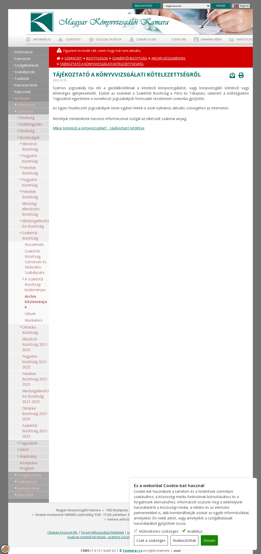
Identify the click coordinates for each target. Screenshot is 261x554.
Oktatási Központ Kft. (62, 532)
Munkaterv (33, 320)
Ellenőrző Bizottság (30, 146)
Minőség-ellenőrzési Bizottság (31, 209)
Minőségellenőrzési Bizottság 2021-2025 (35, 396)
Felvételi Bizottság (30, 170)
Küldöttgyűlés (31, 124)
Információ (42, 39)
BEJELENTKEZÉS (143, 5)
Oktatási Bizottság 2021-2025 (35, 413)
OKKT (24, 449)
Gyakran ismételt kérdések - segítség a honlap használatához (111, 537)
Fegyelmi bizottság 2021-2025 (35, 361)
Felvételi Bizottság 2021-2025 (35, 379)
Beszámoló (34, 244)
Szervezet (73, 39)
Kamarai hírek (211, 39)
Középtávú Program (28, 465)
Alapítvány (28, 456)
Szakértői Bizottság (30, 235)
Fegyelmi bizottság (29, 158)
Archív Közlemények (36, 301)
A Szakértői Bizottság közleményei (35, 284)
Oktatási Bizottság (30, 330)
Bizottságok (30, 137)
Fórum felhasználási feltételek (102, 532)
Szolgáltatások (109, 39)
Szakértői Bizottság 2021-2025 (35, 431)
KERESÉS (220, 5)
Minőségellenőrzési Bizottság (35, 223)
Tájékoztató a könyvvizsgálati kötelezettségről (102, 64)
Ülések (30, 313)
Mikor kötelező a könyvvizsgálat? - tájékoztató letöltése (99, 128)
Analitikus (195, 531)
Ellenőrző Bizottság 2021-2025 (35, 344)
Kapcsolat (245, 39)
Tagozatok (28, 443)
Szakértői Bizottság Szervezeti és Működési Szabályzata (35, 262)
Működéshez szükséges (158, 531)
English (244, 5)
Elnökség (27, 117)
